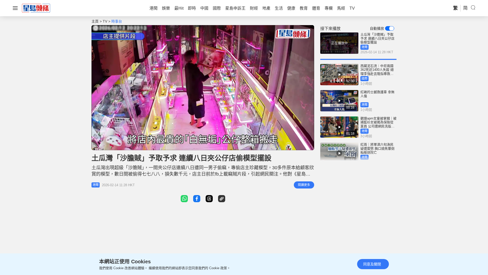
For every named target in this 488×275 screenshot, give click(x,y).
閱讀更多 (304, 185)
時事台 (116, 21)
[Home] (36, 7)
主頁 (95, 21)
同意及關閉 (372, 264)
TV (105, 21)
